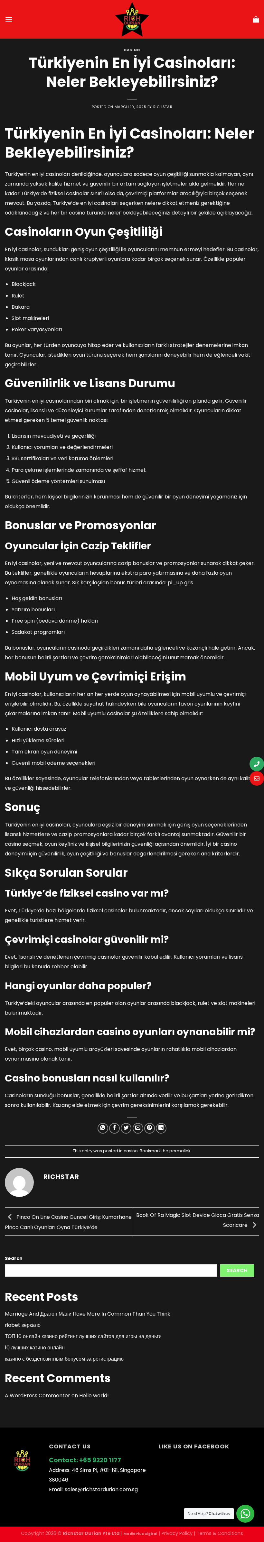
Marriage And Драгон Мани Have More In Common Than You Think (87, 1314)
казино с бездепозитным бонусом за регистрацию (64, 1359)
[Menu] (9, 19)
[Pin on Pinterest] (149, 1128)
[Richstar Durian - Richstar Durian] (132, 19)
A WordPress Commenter (37, 1395)
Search (14, 1258)
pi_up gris (180, 582)
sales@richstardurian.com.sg (101, 1489)
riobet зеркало (23, 1325)
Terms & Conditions (220, 1533)
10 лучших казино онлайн (35, 1347)
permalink (179, 1151)
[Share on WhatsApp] (103, 1128)
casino (132, 49)
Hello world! (94, 1395)
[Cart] (256, 19)
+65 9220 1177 (100, 1460)
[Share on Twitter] (126, 1128)
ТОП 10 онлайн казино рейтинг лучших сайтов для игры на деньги (83, 1336)
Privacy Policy (177, 1533)
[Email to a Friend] (138, 1128)
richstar (162, 106)
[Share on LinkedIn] (161, 1128)
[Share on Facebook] (114, 1128)
